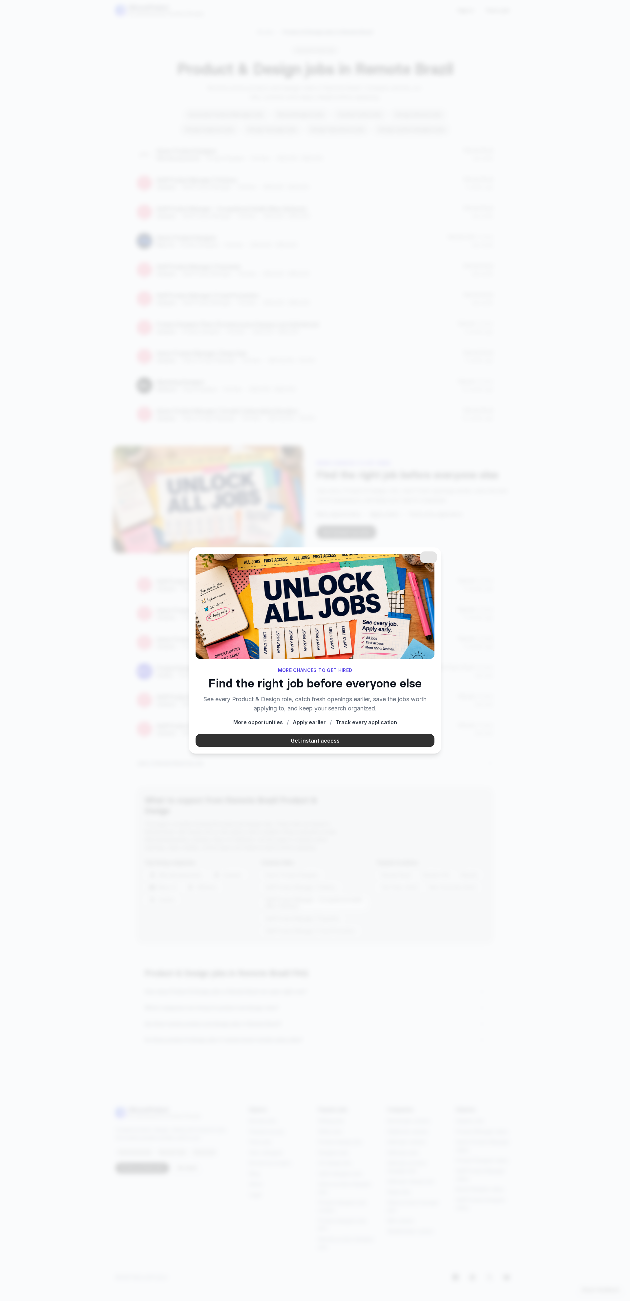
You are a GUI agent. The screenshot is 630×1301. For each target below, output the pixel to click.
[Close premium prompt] (428, 557)
